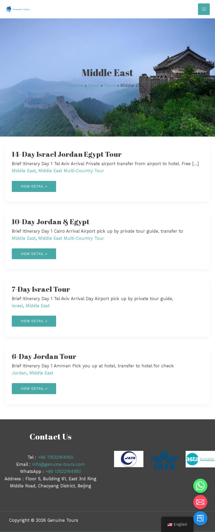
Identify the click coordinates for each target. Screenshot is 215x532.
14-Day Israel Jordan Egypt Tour (67, 154)
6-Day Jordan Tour (44, 356)
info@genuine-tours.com (58, 464)
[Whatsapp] (200, 486)
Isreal (17, 305)
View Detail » (33, 184)
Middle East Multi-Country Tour (71, 170)
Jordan (19, 373)
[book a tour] (200, 518)
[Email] (200, 502)
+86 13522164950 (55, 457)
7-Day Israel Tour (41, 289)
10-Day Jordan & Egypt (50, 221)
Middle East (24, 170)
